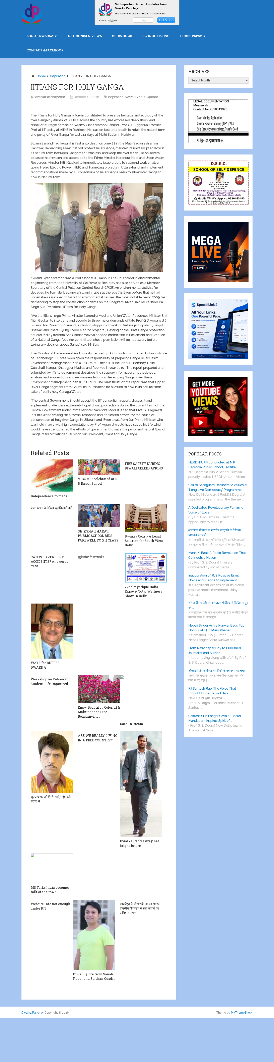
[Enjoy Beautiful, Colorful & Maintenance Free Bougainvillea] (99, 689)
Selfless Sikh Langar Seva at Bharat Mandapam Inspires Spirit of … (214, 718)
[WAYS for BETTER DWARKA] (52, 631)
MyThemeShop (241, 1012)
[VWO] (115, 20)
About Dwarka (39, 36)
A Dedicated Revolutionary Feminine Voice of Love (215, 510)
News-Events (135, 97)
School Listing (155, 36)
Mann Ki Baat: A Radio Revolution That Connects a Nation (217, 555)
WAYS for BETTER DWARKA (45, 665)
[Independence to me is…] (52, 475)
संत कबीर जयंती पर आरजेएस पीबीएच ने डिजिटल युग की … (218, 605)
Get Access (166, 20)
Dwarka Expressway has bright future (139, 843)
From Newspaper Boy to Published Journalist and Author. (214, 650)
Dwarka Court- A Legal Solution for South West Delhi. (144, 540)
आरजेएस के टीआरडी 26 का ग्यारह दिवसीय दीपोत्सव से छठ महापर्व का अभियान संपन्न (139, 908)
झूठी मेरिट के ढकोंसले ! (91, 557)
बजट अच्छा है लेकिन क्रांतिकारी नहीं (51, 508)
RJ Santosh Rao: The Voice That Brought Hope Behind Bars (212, 691)
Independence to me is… (50, 496)
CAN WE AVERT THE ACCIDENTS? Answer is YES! (49, 561)
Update (152, 97)
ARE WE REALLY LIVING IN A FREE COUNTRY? (97, 737)
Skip (143, 20)
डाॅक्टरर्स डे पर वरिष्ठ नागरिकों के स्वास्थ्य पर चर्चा (216, 671)
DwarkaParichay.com (49, 97)
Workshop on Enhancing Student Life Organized (50, 681)
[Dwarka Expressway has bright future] (141, 784)
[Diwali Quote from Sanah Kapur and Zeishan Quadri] (94, 935)
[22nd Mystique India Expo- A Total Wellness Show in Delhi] (146, 568)
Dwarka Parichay (32, 1012)
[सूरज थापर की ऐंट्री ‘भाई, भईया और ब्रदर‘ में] (52, 761)
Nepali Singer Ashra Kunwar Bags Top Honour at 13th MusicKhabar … (216, 628)
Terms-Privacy (192, 36)
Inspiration (57, 76)
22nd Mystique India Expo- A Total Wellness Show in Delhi (143, 591)
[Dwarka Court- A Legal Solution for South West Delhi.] (146, 518)
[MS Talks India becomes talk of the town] (52, 868)
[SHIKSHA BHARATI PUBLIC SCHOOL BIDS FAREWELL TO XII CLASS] (99, 515)
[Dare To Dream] (141, 697)
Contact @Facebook (45, 50)
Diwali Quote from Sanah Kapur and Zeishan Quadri (94, 976)
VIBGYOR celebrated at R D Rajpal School (97, 481)
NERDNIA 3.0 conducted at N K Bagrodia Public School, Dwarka (212, 464)
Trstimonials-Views (84, 36)
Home (41, 76)
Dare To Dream (131, 724)
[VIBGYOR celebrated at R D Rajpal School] (99, 467)
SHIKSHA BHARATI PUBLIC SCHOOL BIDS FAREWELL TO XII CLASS (98, 535)
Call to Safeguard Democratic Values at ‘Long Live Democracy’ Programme (218, 487)
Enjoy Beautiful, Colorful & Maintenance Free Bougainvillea (99, 711)
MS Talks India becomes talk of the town (50, 889)
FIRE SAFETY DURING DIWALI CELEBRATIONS (144, 465)
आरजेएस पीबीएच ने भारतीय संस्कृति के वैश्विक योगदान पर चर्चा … (214, 532)
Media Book (122, 36)
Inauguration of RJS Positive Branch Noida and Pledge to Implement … (215, 578)
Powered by (105, 20)
